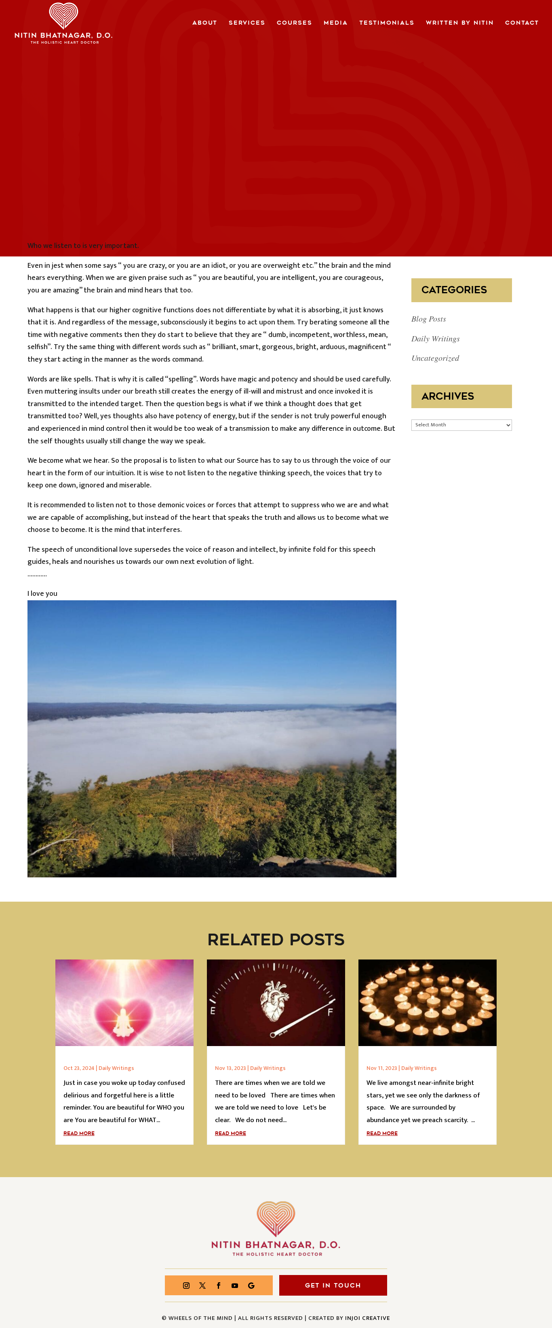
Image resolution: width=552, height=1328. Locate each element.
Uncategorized (435, 357)
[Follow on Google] (250, 1285)
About (204, 23)
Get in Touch (333, 1285)
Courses (294, 23)
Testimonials (387, 23)
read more (79, 1133)
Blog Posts (428, 318)
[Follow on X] (202, 1285)
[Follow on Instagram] (186, 1285)
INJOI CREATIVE (367, 1318)
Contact (522, 23)
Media (336, 23)
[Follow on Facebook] (218, 1285)
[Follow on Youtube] (234, 1285)
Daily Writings (435, 338)
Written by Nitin (460, 23)
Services (247, 23)
